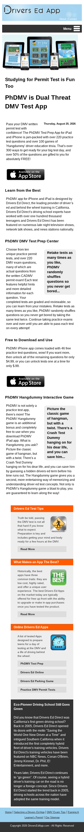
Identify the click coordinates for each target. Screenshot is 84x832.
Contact (72, 19)
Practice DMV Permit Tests (38, 689)
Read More (28, 549)
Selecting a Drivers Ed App (29, 812)
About (62, 19)
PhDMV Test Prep (32, 663)
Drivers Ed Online (32, 672)
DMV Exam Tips (56, 812)
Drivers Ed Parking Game (37, 681)
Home (8, 812)
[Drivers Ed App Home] (31, 14)
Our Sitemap (52, 817)
